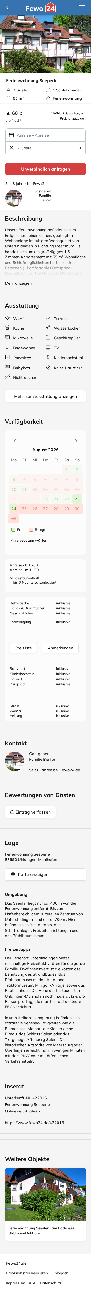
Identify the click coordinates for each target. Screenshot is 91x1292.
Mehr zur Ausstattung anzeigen (45, 396)
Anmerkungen (60, 648)
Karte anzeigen (33, 874)
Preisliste (23, 648)
